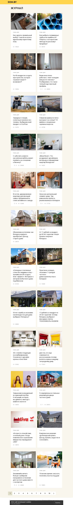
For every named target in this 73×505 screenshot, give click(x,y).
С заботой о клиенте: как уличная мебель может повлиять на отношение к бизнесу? (23, 159)
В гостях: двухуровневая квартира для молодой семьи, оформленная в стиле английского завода (22, 197)
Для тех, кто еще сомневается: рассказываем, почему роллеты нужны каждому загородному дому (48, 357)
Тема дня (16, 32)
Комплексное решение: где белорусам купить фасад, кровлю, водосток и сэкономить (49, 436)
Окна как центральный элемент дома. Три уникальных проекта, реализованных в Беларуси (49, 197)
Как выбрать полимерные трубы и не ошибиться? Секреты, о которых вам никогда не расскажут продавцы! (49, 39)
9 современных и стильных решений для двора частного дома (49, 395)
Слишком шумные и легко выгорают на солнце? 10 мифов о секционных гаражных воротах (48, 121)
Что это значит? (15, 503)
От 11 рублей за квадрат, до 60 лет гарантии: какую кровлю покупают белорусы (49, 235)
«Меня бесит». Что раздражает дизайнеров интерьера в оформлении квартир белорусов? (48, 159)
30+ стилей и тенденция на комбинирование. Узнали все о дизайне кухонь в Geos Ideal (22, 356)
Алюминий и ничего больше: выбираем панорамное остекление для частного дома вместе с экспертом (23, 478)
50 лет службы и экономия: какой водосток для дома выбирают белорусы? (23, 315)
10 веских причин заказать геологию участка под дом (49, 475)
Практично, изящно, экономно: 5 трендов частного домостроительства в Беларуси (47, 274)
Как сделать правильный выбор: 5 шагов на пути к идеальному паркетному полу (22, 38)
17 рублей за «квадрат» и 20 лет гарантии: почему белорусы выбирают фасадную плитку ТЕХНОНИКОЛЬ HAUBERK (48, 317)
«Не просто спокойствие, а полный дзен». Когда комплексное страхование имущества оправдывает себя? (23, 437)
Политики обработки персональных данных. (52, 500)
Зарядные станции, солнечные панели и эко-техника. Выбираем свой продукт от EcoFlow (22, 121)
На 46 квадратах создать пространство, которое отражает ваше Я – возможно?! (22, 79)
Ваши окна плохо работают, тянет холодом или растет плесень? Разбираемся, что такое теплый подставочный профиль (48, 81)
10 (49, 493)
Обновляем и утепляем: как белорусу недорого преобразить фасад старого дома (23, 235)
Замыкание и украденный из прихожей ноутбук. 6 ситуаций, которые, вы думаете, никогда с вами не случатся (22, 397)
